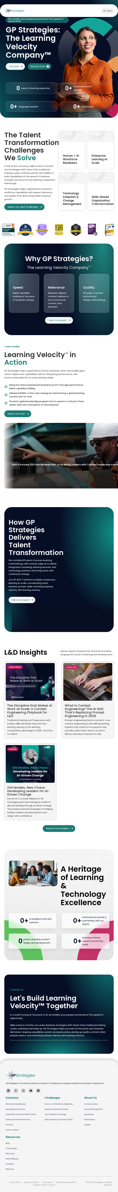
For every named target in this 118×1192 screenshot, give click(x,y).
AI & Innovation (12, 1130)
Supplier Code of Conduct (44, 1185)
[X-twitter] (15, 1090)
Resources (10, 1153)
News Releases (12, 1159)
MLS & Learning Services (16, 1104)
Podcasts (10, 1164)
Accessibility (47, 1182)
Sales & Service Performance (18, 1119)
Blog (8, 1143)
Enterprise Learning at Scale (56, 1109)
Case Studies (11, 1148)
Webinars (10, 1169)
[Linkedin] (8, 1090)
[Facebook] (38, 1090)
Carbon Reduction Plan (66, 1182)
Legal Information (31, 1182)
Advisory (9, 1124)
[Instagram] (23, 1090)
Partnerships (89, 1119)
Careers (87, 1124)
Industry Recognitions (93, 1109)
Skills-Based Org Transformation (59, 1119)
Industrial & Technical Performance (21, 1114)
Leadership (89, 1114)
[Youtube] (30, 1090)
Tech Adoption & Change (55, 1114)
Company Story (91, 1104)
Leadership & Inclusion (15, 1109)
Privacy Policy (15, 1182)
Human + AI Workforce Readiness (59, 1104)
